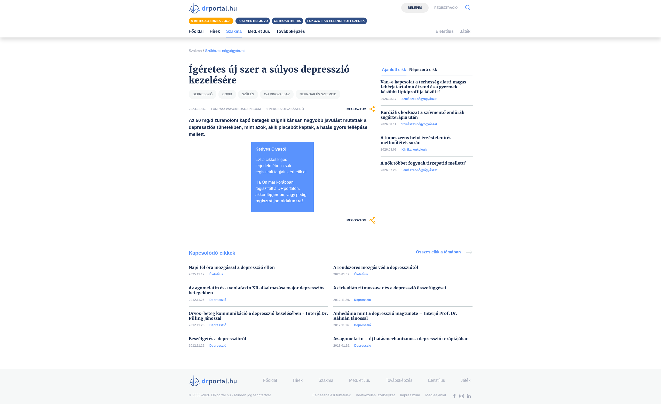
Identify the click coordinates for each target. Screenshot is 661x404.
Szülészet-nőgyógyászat (225, 51)
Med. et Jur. (359, 380)
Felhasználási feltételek (331, 395)
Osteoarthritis (287, 21)
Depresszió (217, 300)
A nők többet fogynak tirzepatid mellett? (423, 163)
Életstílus (216, 274)
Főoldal (196, 31)
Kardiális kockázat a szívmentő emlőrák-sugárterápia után (424, 115)
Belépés (415, 8)
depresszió (203, 94)
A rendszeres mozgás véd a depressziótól (375, 267)
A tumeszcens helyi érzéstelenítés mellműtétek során (416, 140)
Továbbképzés (290, 31)
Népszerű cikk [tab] (423, 69)
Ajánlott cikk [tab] (394, 69)
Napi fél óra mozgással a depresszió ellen (232, 267)
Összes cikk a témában (439, 252)
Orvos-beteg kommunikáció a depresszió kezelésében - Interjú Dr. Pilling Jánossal (258, 316)
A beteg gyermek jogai (211, 21)
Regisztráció (446, 8)
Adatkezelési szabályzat (375, 395)
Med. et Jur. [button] (259, 31)
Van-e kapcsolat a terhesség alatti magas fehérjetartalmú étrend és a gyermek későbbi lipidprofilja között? (423, 87)
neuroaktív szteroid (318, 94)
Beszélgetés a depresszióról (217, 338)
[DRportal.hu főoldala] (214, 7)
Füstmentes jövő (253, 21)
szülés (248, 94)
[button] (454, 396)
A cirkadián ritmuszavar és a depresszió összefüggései (389, 287)
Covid (227, 94)
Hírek (215, 31)
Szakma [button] (234, 31)
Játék (465, 31)
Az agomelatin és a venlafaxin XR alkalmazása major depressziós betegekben (256, 290)
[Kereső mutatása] (468, 7)
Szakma (195, 51)
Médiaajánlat (435, 395)
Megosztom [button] (356, 109)
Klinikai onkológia (414, 149)
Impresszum (410, 395)
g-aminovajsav (277, 94)
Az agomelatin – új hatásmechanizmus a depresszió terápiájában (401, 338)
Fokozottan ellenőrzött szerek (336, 21)
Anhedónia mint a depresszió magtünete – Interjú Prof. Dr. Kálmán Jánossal (395, 316)
